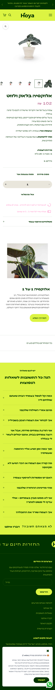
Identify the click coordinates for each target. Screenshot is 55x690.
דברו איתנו (12, 526)
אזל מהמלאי (27, 194)
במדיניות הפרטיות (36, 674)
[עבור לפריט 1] (48, 84)
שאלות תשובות (44, 612)
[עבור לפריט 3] (29, 84)
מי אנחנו (47, 607)
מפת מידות (43, 174)
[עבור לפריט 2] (38, 84)
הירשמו (44, 591)
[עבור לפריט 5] (10, 84)
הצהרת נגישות (44, 628)
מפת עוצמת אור (25, 174)
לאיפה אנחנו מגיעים (42, 602)
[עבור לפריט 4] (20, 84)
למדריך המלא (39, 318)
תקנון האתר (46, 623)
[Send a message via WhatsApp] (49, 684)
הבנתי (41, 679)
